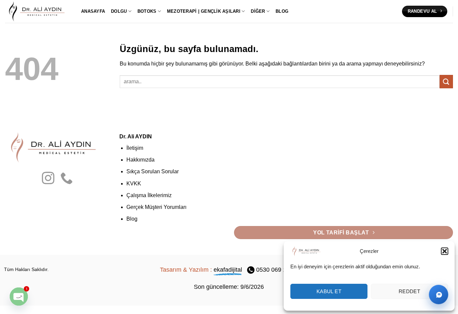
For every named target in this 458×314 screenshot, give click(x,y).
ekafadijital (228, 269)
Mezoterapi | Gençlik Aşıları (203, 11)
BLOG (282, 11)
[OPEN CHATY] (19, 296)
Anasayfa (93, 11)
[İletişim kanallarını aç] (438, 294)
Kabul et (329, 291)
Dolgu (119, 11)
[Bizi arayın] (66, 179)
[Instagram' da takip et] (48, 179)
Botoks (147, 11)
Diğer (258, 11)
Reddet (409, 291)
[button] (444, 251)
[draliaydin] (38, 11)
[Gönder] (446, 81)
